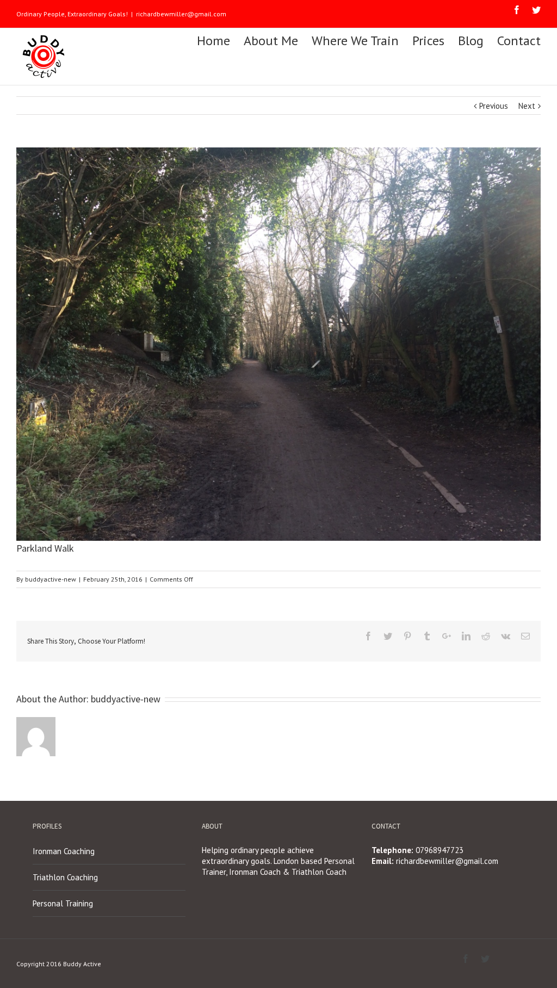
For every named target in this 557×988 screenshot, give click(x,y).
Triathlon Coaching (65, 877)
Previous (493, 106)
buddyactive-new (50, 579)
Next (526, 106)
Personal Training (63, 903)
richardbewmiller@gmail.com (181, 14)
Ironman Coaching (64, 851)
